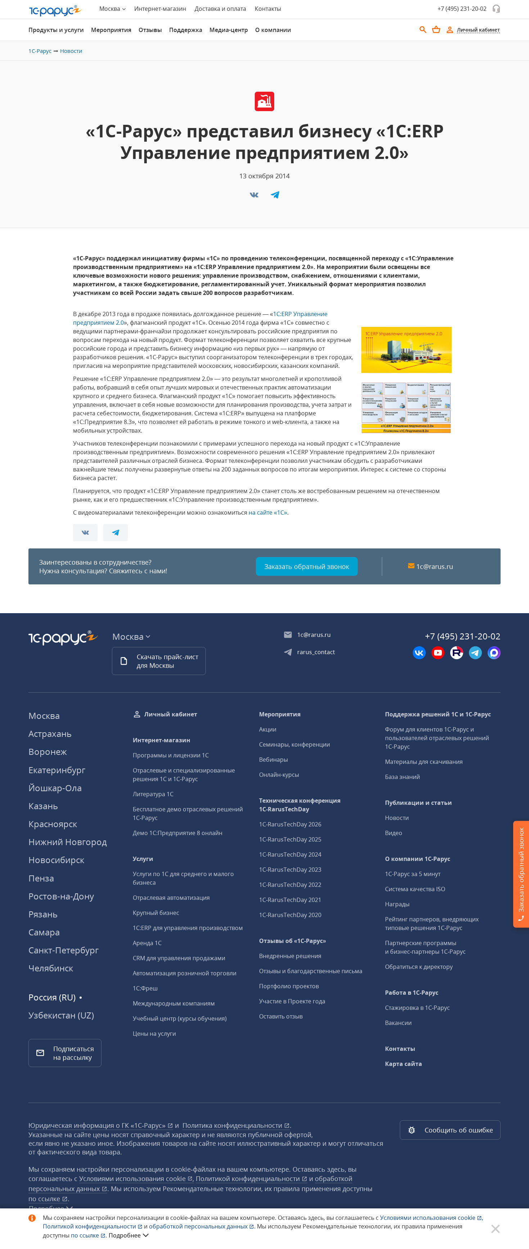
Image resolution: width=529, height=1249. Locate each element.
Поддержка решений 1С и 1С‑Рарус (438, 714)
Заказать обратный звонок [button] (306, 566)
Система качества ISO (415, 889)
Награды (397, 904)
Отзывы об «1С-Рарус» (292, 941)
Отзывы (150, 30)
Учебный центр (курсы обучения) (180, 1018)
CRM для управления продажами (179, 958)
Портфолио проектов (289, 986)
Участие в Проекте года (292, 1001)
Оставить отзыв (281, 1016)
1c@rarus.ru (434, 566)
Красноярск (52, 824)
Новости (71, 50)
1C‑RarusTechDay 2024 (290, 854)
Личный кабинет (170, 714)
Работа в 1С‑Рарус (411, 993)
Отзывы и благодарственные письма (310, 971)
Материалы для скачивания (424, 762)
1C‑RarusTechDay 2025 (290, 839)
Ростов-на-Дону (61, 896)
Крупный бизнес (156, 913)
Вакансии (398, 1023)
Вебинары (273, 759)
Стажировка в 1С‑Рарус (417, 1008)
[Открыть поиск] (423, 30)
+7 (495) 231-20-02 (462, 9)
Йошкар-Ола (55, 788)
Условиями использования (431, 1218)
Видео (393, 833)
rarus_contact (316, 652)
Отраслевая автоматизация (171, 898)
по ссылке (45, 1198)
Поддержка (185, 30)
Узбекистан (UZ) (61, 1015)
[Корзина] (436, 29)
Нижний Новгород (67, 842)
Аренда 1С (147, 943)
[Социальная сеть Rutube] (456, 652)
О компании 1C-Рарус (417, 859)
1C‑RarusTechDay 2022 (290, 885)
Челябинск (50, 968)
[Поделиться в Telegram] (275, 197)
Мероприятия (111, 30)
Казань (43, 806)
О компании (273, 30)
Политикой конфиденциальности (90, 1226)
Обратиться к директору (419, 967)
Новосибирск (56, 860)
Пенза (41, 878)
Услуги (143, 859)
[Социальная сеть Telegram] (475, 652)
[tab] (56, 30)
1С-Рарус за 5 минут (412, 874)
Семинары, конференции (294, 744)
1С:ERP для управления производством (188, 928)
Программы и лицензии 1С (171, 755)
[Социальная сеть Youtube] (437, 652)
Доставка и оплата (220, 9)
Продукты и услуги (56, 30)
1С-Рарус (39, 50)
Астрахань (50, 733)
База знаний (402, 777)
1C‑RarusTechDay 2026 (290, 824)
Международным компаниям (174, 1003)
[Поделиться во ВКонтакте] (254, 197)
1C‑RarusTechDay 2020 (290, 915)
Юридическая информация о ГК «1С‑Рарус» (97, 1125)
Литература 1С (153, 794)
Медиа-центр (228, 30)
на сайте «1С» (268, 512)
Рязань (43, 914)
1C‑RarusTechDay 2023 (290, 870)
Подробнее (125, 1235)
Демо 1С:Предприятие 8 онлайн (177, 833)
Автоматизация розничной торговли (184, 973)
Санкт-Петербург (63, 950)
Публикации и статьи (418, 803)
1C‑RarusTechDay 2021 (290, 900)
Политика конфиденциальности (233, 1125)
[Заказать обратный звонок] (496, 8)
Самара (44, 932)
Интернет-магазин (160, 9)
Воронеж (47, 751)
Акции (267, 729)
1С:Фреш (145, 988)
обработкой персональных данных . (203, 1226)
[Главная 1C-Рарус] (55, 11)
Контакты (268, 9)
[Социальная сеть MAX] (494, 652)
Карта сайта (403, 1064)
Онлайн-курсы (279, 775)
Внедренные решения (290, 956)
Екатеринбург (56, 770)
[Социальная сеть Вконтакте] (419, 652)
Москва (44, 715)
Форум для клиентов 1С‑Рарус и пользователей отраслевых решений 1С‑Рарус (437, 738)
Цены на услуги (154, 1034)
